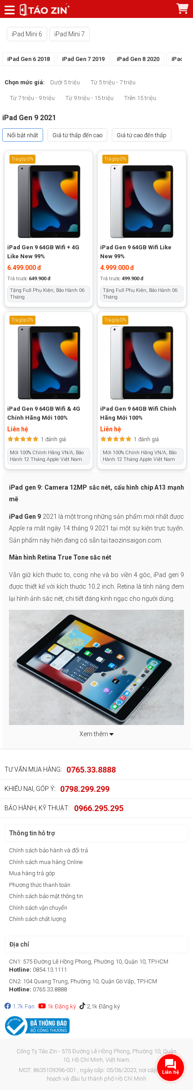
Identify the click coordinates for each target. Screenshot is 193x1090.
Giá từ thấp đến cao (77, 135)
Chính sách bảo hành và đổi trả (48, 850)
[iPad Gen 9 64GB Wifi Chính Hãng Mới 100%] (141, 362)
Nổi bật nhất (22, 135)
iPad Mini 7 (69, 34)
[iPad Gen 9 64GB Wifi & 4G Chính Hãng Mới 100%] (48, 362)
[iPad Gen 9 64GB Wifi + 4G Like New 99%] (48, 200)
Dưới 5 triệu (65, 82)
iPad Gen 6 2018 (28, 59)
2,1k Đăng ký (102, 1006)
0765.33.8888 (91, 769)
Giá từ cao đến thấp (142, 135)
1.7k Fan (23, 1006)
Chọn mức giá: (24, 82)
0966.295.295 (98, 808)
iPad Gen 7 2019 (83, 59)
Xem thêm (94, 734)
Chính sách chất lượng (37, 919)
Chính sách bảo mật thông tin (46, 896)
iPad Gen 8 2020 (138, 59)
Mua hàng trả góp (32, 873)
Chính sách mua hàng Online (46, 862)
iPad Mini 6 (27, 34)
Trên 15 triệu (140, 98)
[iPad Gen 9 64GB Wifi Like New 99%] (141, 200)
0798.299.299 (85, 789)
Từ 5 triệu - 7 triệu (113, 82)
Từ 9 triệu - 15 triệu (90, 98)
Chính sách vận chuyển (38, 907)
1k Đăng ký (61, 1006)
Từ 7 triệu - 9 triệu (32, 98)
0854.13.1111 (50, 969)
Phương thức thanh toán (39, 885)
